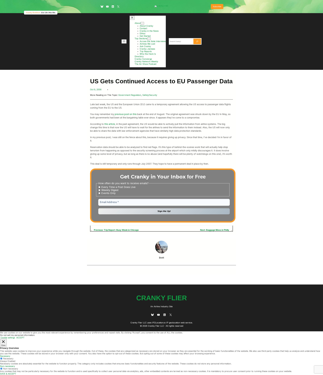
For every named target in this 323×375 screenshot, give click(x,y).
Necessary (8, 358)
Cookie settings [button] (8, 337)
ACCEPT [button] (20, 337)
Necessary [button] (5, 356)
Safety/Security (149, 95)
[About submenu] (142, 23)
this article (109, 124)
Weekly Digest (109, 190)
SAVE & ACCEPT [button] (8, 373)
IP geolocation (173, 322)
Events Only (108, 193)
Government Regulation (129, 95)
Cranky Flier (161, 298)
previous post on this (126, 114)
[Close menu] (132, 18)
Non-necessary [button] (7, 366)
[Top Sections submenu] (149, 38)
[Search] (197, 41)
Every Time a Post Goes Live (118, 187)
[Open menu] (124, 41)
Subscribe (217, 6)
